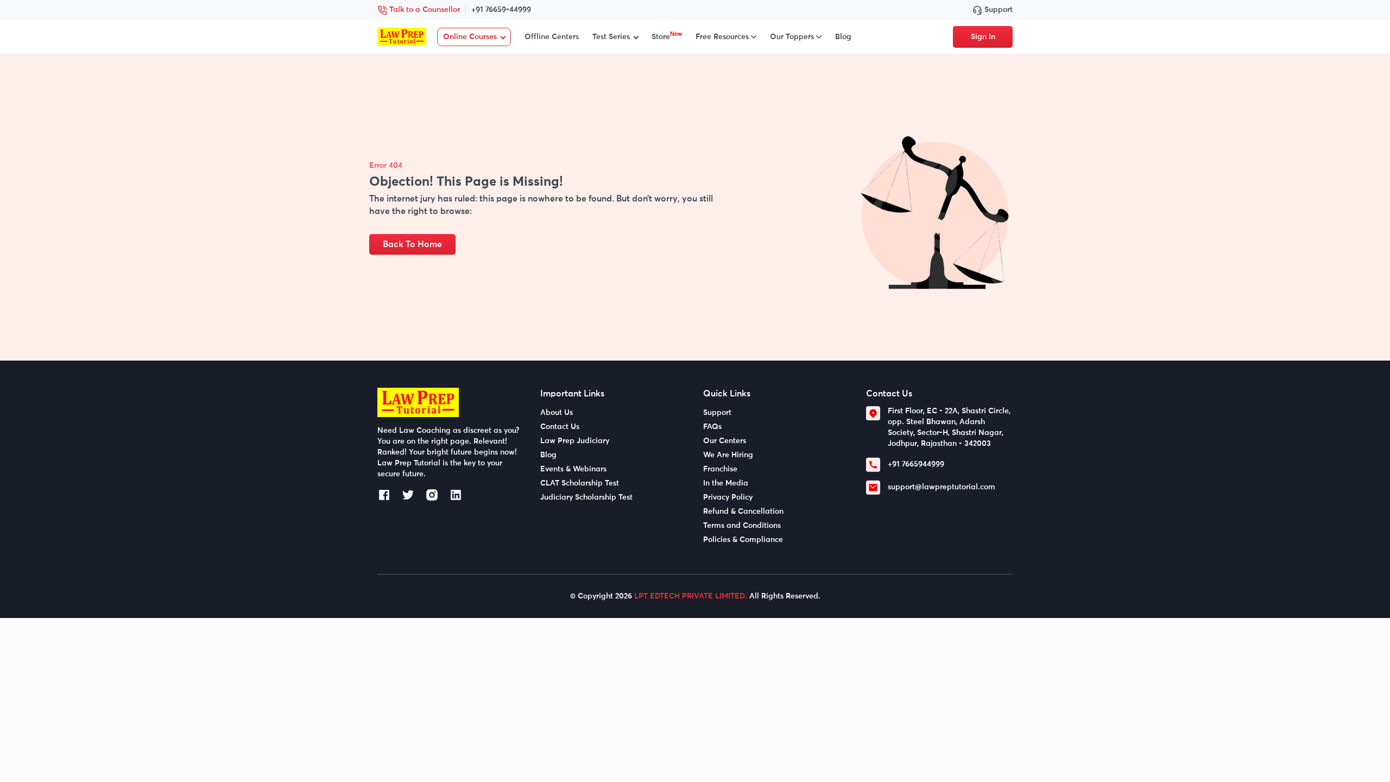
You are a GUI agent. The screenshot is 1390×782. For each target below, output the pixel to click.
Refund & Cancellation (743, 511)
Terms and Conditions (742, 525)
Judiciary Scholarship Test (586, 497)
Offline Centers (552, 37)
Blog (843, 37)
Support (997, 10)
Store (667, 37)
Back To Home (412, 244)
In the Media (725, 483)
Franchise (720, 469)
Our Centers (724, 441)
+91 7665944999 (916, 464)
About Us (556, 413)
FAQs (712, 427)
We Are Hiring (728, 455)
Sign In (983, 37)
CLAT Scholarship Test (579, 483)
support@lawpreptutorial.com (941, 487)
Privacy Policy (728, 497)
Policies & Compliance (743, 540)
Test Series (611, 37)
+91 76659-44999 (501, 10)
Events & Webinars (573, 469)
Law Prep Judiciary (574, 441)
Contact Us (559, 427)
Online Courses (470, 37)
